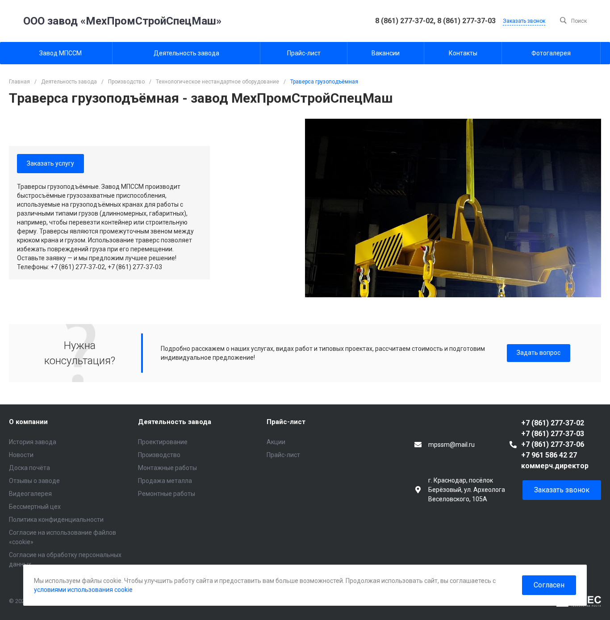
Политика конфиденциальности (56, 519)
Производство (159, 454)
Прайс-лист (286, 422)
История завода (32, 441)
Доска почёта (29, 467)
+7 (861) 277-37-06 (552, 444)
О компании (28, 422)
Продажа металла (165, 480)
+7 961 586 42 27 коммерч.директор (555, 460)
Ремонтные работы (166, 493)
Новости (21, 454)
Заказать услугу (50, 163)
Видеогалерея (30, 493)
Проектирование (163, 441)
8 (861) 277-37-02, (406, 21)
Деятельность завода (174, 422)
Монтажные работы (167, 467)
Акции (276, 441)
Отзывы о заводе (34, 480)
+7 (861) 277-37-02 (552, 423)
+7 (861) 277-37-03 (552, 433)
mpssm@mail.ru (451, 444)
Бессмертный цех (35, 506)
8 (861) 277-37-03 (466, 21)
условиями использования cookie (83, 589)
